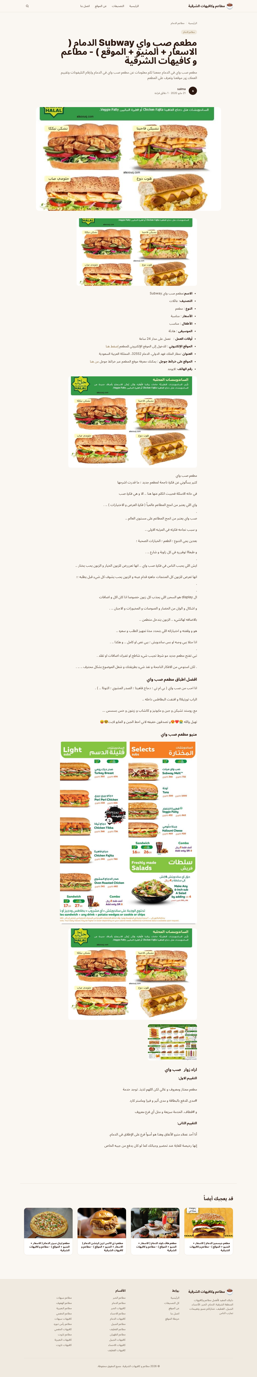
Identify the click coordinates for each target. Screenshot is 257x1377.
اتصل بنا (85, 6)
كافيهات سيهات (63, 1318)
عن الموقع (101, 6)
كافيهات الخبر (118, 1308)
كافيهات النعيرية (63, 1339)
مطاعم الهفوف (64, 1302)
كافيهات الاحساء (116, 1344)
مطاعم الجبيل (118, 1323)
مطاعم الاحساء (117, 1313)
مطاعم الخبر (119, 1297)
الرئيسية (134, 6)
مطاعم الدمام (177, 23)
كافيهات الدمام (117, 1318)
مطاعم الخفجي (64, 1313)
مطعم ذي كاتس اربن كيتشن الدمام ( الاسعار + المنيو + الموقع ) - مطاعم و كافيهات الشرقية (102, 1246)
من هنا (94, 361)
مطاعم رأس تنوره (63, 1323)
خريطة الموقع (172, 1318)
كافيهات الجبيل (117, 1339)
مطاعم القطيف (117, 1329)
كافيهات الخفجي (63, 1329)
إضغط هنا (112, 346)
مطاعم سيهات (64, 1297)
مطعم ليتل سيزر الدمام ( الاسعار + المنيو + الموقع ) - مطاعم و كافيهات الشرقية (49, 1246)
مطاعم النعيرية (64, 1308)
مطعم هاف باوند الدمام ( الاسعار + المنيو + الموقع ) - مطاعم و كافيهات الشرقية (156, 1246)
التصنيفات (118, 6)
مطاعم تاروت (65, 1334)
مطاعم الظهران (117, 1334)
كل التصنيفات (171, 1302)
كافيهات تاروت (64, 1344)
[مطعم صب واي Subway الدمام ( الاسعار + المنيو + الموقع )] (128, 252)
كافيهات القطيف (116, 1350)
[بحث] (27, 6)
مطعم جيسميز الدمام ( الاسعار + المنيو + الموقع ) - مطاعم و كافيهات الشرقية (210, 1246)
